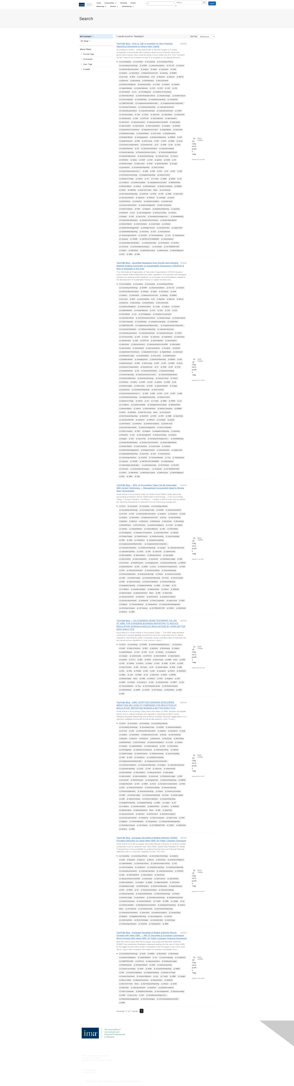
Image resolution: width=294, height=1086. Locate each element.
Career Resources (133, 1066)
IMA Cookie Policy (177, 1056)
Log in (212, 3)
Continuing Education (134, 1063)
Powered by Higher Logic (180, 1081)
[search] (148, 3)
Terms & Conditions (177, 1059)
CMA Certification (132, 1059)
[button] (111, 3)
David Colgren (200, 139)
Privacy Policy (175, 1063)
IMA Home (130, 1056)
